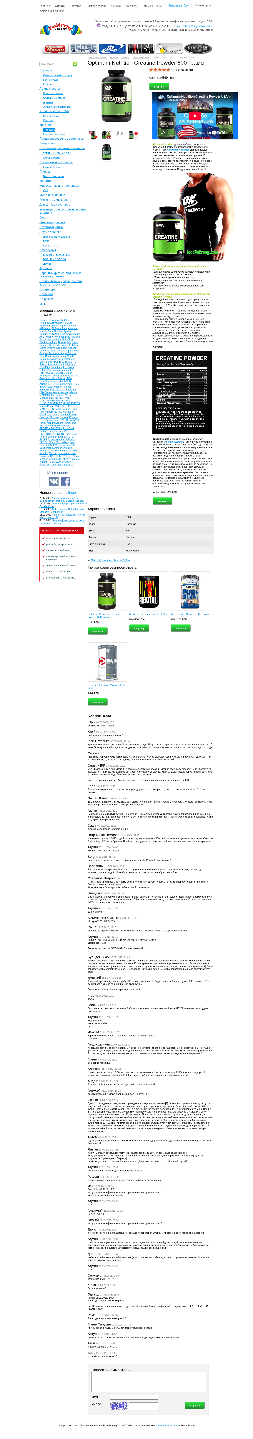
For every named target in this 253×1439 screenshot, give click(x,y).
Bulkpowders (62, 345)
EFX (61, 361)
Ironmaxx (44, 389)
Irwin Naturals (57, 389)
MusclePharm (46, 406)
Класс (92, 524)
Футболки (45, 268)
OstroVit (64, 417)
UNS (52, 456)
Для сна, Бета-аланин (56, 236)
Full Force (68, 367)
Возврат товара (96, 5)
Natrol (58, 409)
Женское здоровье (52, 222)
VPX (68, 459)
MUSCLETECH (63, 406)
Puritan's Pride (55, 431)
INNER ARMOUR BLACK (55, 382)
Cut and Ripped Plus (68, 350)
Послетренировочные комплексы (62, 148)
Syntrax (43, 450)
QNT (57, 434)
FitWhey (70, 364)
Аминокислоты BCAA (54, 111)
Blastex (62, 342)
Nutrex (70, 411)
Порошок (125, 57)
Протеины (46, 70)
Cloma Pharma (47, 347)
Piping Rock (51, 420)
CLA (45, 190)
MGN (61, 397)
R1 (62, 434)
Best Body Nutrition (69, 336)
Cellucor (73, 345)
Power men (45, 422)
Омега (43, 217)
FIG (74, 361)
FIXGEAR (44, 367)
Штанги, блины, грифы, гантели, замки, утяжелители (61, 283)
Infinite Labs (56, 381)
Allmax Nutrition (67, 325)
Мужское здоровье (52, 194)
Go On (74, 375)
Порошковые (51, 115)
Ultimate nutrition (67, 453)
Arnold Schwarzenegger (67, 334)
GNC (67, 375)
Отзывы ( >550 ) (153, 5)
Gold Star (44, 378)
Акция (152, 77)
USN (58, 456)
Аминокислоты (49, 88)
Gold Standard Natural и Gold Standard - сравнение (61, 510)
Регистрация (175, 5)
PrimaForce (70, 422)
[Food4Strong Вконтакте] (54, 481)
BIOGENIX (67, 339)
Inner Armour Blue (69, 384)
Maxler (68, 395)
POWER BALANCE (69, 420)
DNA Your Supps (58, 353)
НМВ (46, 241)
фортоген (68, 464)
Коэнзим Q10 (51, 245)
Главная (45, 5)
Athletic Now (51, 336)
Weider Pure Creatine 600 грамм (190, 614)
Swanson (57, 447)
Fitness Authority (57, 364)
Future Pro (45, 370)
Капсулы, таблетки (54, 134)
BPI (69, 342)
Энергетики (47, 143)
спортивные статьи (166, 1425)
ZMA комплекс (52, 157)
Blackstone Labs (48, 342)
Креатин (114, 57)
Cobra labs (62, 347)
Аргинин (48, 102)
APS (51, 334)
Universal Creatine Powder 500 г (148, 614)
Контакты (132, 5)
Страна (92, 517)
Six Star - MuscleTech (57, 442)
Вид (91, 550)
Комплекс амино (53, 93)
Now (41, 411)
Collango (73, 347)
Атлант (69, 461)
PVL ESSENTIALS (54, 432)
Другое (47, 263)
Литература (47, 289)
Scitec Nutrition (56, 439)
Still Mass (55, 445)
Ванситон (44, 464)
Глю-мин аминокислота (55, 199)
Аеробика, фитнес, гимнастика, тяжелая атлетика (60, 274)
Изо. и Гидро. (51, 79)
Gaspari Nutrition (60, 370)
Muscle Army (63, 400)
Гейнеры (45, 171)
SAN (60, 436)
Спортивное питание (97, 57)
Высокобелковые (53, 176)
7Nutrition (44, 322)
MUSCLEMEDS (71, 403)
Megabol (44, 397)
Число (96, 1404)
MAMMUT (44, 395)
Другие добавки (97, 544)
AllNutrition (45, 328)
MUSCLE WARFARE (50, 403)
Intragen (57, 386)
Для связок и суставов (54, 204)
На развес (46, 299)
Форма (92, 537)
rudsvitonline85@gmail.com (192, 26)
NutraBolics (51, 411)
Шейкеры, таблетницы (56, 254)
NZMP (42, 414)
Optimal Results (68, 414)
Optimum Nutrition (141, 57)
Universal (44, 456)
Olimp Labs (53, 414)
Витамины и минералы (55, 153)
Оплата (60, 5)
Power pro (57, 422)
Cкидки (116, 5)
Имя (94, 1397)
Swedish (67, 447)
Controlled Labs (47, 350)
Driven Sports (67, 356)
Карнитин (45, 180)
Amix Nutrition (55, 331)
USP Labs (67, 456)
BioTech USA (46, 320)
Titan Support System (60, 450)
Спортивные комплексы (56, 162)
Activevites (56, 322)
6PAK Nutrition (62, 320)
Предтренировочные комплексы (61, 138)
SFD (42, 442)
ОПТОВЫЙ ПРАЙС (52, 11)
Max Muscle (57, 395)
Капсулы (48, 120)
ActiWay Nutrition (49, 325)
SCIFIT (43, 439)
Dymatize (44, 359)
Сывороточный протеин (57, 75)
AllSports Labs (59, 328)
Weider (75, 459)
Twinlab (53, 453)
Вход (186, 5)
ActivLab (67, 322)
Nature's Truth (69, 409)
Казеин (47, 84)
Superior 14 (68, 445)
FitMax (43, 364)
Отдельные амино (54, 97)
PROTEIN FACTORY (50, 428)
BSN (51, 345)
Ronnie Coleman (48, 436)
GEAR (59, 372)
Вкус (91, 530)
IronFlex (67, 386)
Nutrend (62, 411)
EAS (56, 361)
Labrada (73, 392)
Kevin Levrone (60, 392)
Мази (42, 303)
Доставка (75, 5)
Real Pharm (71, 434)
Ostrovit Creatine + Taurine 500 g (110, 560)
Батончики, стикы (51, 227)
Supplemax (45, 447)
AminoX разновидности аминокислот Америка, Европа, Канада (61, 499)
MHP (67, 397)
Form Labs (56, 367)
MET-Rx (53, 397)
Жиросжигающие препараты (59, 185)
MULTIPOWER (47, 400)
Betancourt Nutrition (50, 339)
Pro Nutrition (46, 425)
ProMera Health (62, 425)
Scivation (70, 439)
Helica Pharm (57, 378)
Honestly (44, 381)
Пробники (46, 294)
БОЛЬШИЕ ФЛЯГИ (54, 259)
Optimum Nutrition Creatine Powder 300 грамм (104, 615)
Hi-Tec (69, 378)
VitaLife (53, 459)
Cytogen (44, 353)
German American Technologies (55, 374)
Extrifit (68, 361)
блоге (72, 493)
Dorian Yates (52, 356)
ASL (41, 336)
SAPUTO (69, 436)
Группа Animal (51, 167)
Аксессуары (47, 250)
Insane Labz (46, 386)
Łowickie (60, 461)
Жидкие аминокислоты (57, 106)
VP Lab (62, 459)
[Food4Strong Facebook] (65, 481)
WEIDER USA (47, 461)
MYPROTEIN (46, 409)
